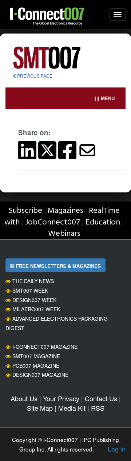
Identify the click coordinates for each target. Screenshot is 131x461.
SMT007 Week (30, 290)
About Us (24, 398)
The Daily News (33, 281)
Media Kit (72, 408)
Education (103, 222)
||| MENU (105, 98)
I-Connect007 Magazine (45, 346)
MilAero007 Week (36, 309)
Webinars (64, 233)
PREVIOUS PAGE (34, 76)
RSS (97, 408)
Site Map (40, 408)
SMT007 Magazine (36, 356)
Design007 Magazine (40, 374)
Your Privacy (61, 398)
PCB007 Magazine (35, 365)
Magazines (65, 210)
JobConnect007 (52, 222)
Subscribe (25, 210)
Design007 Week (34, 300)
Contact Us (101, 398)
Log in (117, 448)
